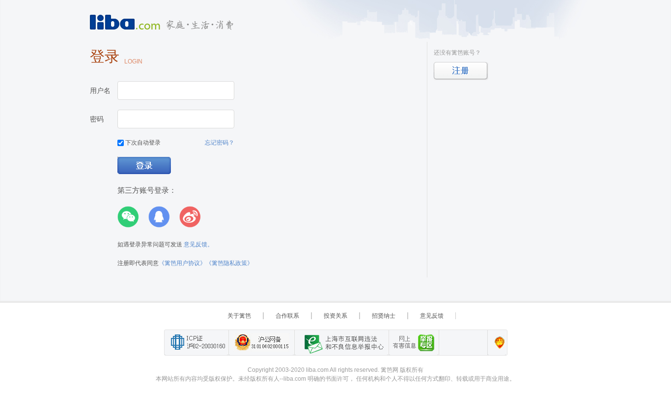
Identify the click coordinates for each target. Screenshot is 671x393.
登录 (144, 166)
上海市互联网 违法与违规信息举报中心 (341, 342)
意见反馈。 (198, 244)
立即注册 (461, 71)
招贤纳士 (383, 315)
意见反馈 (432, 315)
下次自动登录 (142, 142)
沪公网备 (261, 342)
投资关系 (335, 315)
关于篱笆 (239, 315)
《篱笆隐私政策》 (229, 263)
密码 (97, 119)
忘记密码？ (219, 142)
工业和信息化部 (196, 342)
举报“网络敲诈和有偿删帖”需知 (413, 342)
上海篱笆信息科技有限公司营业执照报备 (497, 342)
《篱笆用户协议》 (182, 263)
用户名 (100, 90)
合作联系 (287, 315)
